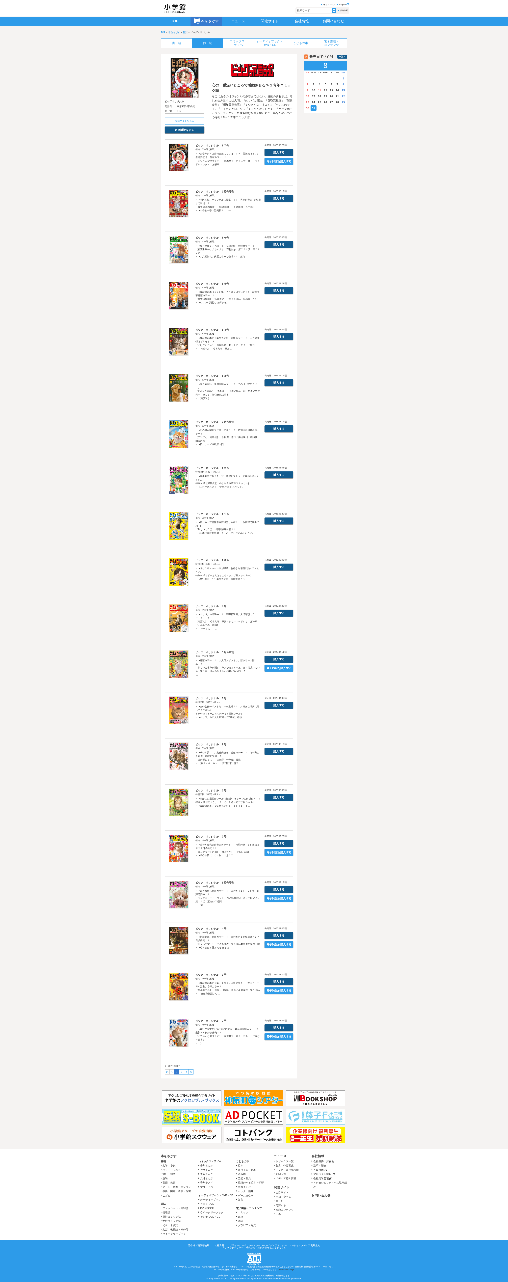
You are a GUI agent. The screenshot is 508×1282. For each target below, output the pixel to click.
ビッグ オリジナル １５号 (212, 283)
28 (337, 102)
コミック (243, 1212)
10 (313, 90)
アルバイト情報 (322, 1174)
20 (331, 96)
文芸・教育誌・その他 (175, 1229)
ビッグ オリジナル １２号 (212, 467)
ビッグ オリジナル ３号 (210, 974)
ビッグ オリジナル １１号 (212, 514)
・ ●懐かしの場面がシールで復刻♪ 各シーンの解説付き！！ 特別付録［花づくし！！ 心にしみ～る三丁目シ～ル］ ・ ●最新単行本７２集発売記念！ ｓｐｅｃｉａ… (228, 802)
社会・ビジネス (172, 1169)
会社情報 (318, 1156)
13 (331, 90)
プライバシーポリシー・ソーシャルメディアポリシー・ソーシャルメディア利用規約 (275, 1245)
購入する (279, 152)
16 (307, 96)
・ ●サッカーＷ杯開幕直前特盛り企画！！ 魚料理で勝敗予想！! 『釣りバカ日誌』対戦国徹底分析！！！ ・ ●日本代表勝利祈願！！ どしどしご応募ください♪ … (227, 529)
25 (319, 102)
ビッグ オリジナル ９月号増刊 (214, 191)
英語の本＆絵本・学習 (251, 1182)
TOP (163, 32)
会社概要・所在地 (323, 1161)
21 (337, 96)
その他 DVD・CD (210, 1216)
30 (307, 108)
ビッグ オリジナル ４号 (210, 928)
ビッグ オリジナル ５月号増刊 (214, 652)
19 (325, 96)
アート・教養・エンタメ (177, 1186)
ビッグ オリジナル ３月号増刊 (214, 882)
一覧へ (342, 56)
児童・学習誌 (170, 1225)
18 (319, 96)
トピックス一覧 (285, 1161)
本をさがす (174, 32)
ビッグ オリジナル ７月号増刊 (214, 421)
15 (343, 90)
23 (307, 102)
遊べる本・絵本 (247, 1169)
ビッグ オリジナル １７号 (212, 145)
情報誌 (166, 1212)
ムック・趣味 (245, 1191)
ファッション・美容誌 (175, 1208)
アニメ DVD (207, 1203)
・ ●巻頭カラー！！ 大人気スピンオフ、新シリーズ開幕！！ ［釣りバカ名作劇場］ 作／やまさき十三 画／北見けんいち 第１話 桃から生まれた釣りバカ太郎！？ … (227, 667)
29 (343, 102)
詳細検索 (344, 10)
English (342, 5)
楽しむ (279, 1201)
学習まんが (245, 1186)
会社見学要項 (321, 1178)
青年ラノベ (206, 1182)
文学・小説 (169, 1165)
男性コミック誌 (172, 1216)
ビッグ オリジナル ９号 (210, 606)
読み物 (242, 1174)
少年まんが (206, 1165)
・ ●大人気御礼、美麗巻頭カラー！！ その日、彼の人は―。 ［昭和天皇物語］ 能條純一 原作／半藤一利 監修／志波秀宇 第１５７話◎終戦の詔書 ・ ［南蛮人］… (227, 391)
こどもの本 (242, 1161)
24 (313, 102)
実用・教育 (169, 1182)
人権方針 (219, 1245)
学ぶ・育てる (283, 1196)
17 (313, 96)
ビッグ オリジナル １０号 (212, 560)
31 (313, 108)
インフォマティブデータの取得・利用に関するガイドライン (254, 1248)
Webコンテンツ (285, 1209)
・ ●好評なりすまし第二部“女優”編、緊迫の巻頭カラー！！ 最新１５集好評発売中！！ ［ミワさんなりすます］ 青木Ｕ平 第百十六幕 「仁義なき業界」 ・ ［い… (228, 1036)
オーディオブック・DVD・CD (215, 1195)
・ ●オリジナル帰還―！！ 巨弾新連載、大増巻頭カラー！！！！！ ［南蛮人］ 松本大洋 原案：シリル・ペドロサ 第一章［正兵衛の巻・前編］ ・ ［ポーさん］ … (226, 621)
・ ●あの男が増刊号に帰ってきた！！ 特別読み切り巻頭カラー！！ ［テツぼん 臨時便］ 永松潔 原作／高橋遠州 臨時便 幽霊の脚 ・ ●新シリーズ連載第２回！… (227, 437)
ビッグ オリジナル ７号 (210, 744)
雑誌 (185, 32)
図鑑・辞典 (244, 1178)
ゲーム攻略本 (245, 1195)
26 (325, 102)
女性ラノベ (206, 1186)
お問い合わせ (321, 1195)
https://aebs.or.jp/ (286, 1269)
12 (325, 90)
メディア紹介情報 (286, 1178)
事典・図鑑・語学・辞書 (177, 1191)
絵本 (240, 1165)
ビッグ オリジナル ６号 (210, 790)
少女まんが (206, 1169)
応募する (281, 1205)
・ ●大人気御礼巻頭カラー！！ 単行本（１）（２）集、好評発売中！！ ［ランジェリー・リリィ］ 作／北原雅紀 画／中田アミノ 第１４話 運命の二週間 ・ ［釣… (228, 897)
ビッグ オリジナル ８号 (210, 698)
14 (337, 90)
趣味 (165, 1178)
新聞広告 (281, 1174)
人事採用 (318, 1169)
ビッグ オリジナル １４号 (212, 329)
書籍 (163, 1161)
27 (331, 102)
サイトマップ (329, 5)
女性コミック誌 (172, 1220)
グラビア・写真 (247, 1225)
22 (343, 96)
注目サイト (282, 1192)
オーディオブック (210, 1199)
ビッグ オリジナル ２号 (210, 1020)
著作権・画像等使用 (198, 1245)
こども (166, 1195)
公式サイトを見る (184, 121)
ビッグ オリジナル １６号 (212, 237)
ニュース (280, 1156)
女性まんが (206, 1178)
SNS (278, 1213)
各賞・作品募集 (285, 1165)
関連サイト (282, 1187)
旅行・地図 (169, 1174)
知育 (240, 1199)
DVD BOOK (207, 1208)
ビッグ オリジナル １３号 (212, 375)
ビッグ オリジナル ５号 (210, 836)
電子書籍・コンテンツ (249, 1208)
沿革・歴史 (319, 1165)
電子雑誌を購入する (279, 161)
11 (319, 90)
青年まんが (206, 1174)
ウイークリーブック (174, 1233)
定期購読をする (184, 129)
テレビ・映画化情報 (287, 1169)
